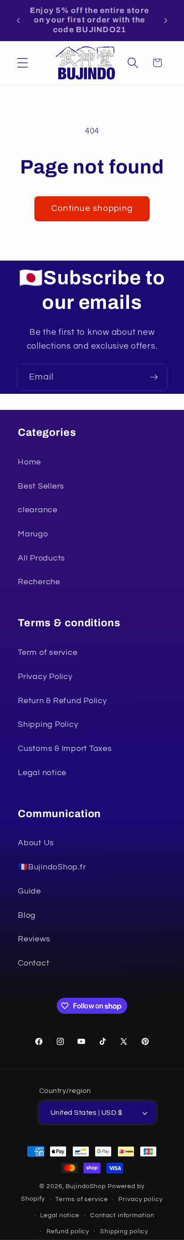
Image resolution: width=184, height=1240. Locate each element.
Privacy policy (140, 1199)
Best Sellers (41, 486)
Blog (27, 915)
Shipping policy (124, 1231)
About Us (36, 843)
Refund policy (67, 1231)
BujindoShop (87, 1186)
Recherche (39, 582)
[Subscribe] (154, 377)
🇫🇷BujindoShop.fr (52, 867)
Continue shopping (92, 208)
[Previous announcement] (18, 20)
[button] (22, 63)
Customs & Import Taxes (65, 749)
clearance (38, 510)
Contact (33, 963)
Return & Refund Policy (62, 701)
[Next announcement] (166, 20)
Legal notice (42, 773)
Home (29, 462)
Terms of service (81, 1199)
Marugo (33, 534)
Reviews (34, 939)
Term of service (47, 653)
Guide (29, 891)
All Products (41, 558)
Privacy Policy (45, 677)
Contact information (122, 1215)
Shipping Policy (48, 725)
